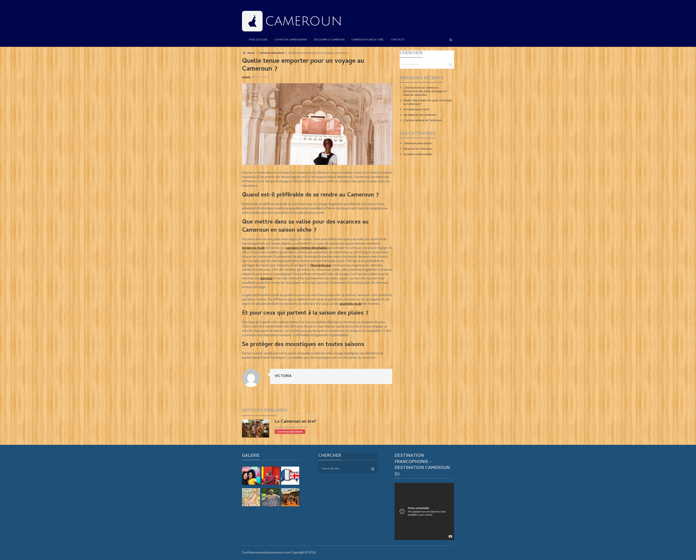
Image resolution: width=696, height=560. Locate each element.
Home (251, 52)
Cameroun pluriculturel (367, 40)
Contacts (398, 40)
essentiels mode (350, 303)
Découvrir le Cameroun (329, 40)
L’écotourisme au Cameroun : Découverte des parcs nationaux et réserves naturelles (425, 92)
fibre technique (320, 265)
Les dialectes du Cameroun (419, 115)
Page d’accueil (258, 40)
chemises (266, 278)
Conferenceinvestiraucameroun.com (266, 552)
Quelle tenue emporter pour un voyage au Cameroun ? (427, 102)
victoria (246, 77)
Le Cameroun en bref (295, 421)
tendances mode (253, 248)
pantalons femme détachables (306, 248)
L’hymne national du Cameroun (422, 120)
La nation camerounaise (291, 40)
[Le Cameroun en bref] (255, 428)
